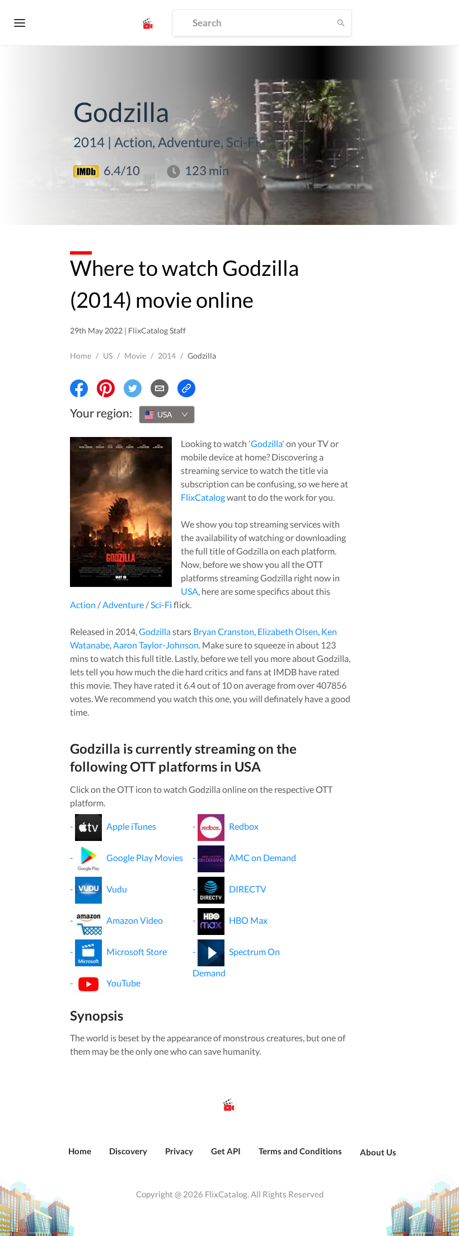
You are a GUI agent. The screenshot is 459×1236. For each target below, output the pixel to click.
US (108, 355)
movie (135, 355)
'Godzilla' (266, 443)
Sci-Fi (161, 604)
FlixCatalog (203, 497)
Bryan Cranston (223, 631)
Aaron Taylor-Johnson (156, 645)
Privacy (179, 1151)
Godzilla (155, 631)
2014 (167, 355)
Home (80, 355)
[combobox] (167, 415)
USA (189, 591)
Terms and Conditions (300, 1151)
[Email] (159, 388)
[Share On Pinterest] (106, 388)
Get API (226, 1151)
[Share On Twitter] (133, 388)
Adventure (123, 604)
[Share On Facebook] (79, 388)
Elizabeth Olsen (287, 631)
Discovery (128, 1151)
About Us (378, 1152)
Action (83, 604)
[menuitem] (79, 1157)
